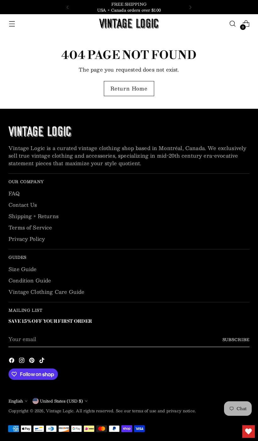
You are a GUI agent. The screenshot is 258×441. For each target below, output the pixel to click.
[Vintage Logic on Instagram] (22, 361)
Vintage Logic (60, 410)
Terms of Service (30, 227)
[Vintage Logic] (129, 24)
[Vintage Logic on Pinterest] (32, 361)
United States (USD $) (61, 400)
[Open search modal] (232, 23)
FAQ (14, 193)
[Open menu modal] (11, 23)
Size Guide (22, 269)
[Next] (190, 7)
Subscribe (236, 339)
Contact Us (22, 204)
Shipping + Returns (33, 216)
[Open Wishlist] (248, 431)
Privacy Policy (26, 239)
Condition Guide (29, 280)
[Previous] (68, 7)
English (15, 400)
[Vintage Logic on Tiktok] (42, 361)
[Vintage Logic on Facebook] (12, 361)
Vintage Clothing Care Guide (46, 291)
